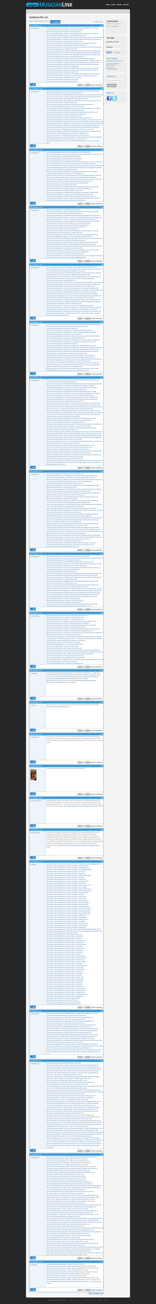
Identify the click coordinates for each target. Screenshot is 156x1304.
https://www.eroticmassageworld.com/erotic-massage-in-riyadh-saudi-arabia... (68, 875)
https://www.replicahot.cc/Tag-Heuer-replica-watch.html (62, 1187)
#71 (101, 1155)
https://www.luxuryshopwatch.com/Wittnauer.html (60, 432)
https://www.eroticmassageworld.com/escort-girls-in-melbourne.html (65, 990)
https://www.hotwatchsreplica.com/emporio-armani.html (69, 640)
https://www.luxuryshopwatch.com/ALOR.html (59, 250)
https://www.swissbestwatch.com (87, 196)
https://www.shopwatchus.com (65, 387)
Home (71, 1300)
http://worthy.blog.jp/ (78, 680)
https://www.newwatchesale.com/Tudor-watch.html (60, 324)
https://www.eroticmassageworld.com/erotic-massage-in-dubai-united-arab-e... (68, 885)
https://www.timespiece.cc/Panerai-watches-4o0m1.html (87, 1086)
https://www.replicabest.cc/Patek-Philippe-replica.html (75, 1078)
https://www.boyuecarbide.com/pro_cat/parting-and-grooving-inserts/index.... (68, 1281)
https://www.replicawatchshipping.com (66, 382)
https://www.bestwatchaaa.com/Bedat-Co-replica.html (61, 123)
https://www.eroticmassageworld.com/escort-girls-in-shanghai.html (65, 992)
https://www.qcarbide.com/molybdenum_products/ (60, 1274)
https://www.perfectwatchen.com (83, 445)
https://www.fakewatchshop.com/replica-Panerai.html (61, 165)
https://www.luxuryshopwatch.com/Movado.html (75, 183)
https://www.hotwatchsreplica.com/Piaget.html (59, 95)
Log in (31, 21)
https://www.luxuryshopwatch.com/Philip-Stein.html (87, 246)
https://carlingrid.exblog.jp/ (69, 678)
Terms (106, 1300)
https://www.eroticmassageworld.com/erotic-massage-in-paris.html (65, 871)
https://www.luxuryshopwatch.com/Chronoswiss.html (61, 567)
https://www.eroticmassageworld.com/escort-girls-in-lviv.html (63, 954)
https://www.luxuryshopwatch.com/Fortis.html (59, 62)
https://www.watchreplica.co (90, 70)
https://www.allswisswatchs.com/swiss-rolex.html (60, 428)
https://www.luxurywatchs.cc (76, 1193)
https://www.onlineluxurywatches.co (56, 477)
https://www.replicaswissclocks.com (56, 240)
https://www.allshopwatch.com (83, 447)
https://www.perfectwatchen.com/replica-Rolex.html (87, 179)
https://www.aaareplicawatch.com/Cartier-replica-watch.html (63, 209)
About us (78, 1300)
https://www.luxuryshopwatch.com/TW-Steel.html (60, 460)
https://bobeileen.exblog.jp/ (54, 680)
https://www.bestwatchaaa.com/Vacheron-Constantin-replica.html (65, 619)
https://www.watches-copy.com (55, 1117)
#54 (101, 150)
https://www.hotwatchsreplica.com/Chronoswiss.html (88, 95)
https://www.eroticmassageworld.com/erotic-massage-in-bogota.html (66, 927)
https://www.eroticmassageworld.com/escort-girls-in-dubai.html (64, 973)
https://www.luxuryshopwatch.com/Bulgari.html (59, 187)
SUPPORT (126, 4)
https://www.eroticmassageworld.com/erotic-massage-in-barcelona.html (66, 900)
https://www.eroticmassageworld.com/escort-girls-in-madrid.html (64, 950)
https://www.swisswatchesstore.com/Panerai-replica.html (62, 1228)
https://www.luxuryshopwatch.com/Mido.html (73, 227)
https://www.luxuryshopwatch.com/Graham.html (60, 225)
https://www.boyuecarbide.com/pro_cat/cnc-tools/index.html (63, 1270)
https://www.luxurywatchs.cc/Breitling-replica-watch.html (62, 1134)
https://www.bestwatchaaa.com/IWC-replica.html (87, 60)
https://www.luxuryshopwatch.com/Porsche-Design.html (69, 495)
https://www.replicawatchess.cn (91, 91)
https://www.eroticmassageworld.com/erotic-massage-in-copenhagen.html (67, 868)
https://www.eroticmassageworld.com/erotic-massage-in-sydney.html (66, 917)
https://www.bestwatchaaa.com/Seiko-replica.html (60, 154)
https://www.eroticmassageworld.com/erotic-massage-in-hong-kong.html (67, 904)
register (37, 21)
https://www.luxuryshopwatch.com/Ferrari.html (88, 100)
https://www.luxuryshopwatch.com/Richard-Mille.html (69, 506)
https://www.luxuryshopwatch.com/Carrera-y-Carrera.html (62, 564)
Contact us (86, 1300)
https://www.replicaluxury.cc (88, 267)
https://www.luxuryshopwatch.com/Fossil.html (59, 120)
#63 (101, 702)
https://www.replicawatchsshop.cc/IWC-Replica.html (69, 1052)
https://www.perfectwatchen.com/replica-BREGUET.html (70, 35)
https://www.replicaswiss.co (54, 129)
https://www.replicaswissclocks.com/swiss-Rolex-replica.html (63, 160)
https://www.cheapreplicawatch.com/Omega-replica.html (82, 1130)
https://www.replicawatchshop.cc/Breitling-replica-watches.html (72, 275)
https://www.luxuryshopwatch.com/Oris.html (86, 127)
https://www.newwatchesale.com (55, 290)
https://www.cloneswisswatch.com (56, 386)
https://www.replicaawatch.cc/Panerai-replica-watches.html (63, 1195)
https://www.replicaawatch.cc (74, 1046)
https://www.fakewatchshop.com (55, 164)
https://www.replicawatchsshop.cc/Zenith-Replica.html (68, 110)
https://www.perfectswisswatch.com (56, 53)
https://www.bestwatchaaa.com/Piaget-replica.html (67, 70)
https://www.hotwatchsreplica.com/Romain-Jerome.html (62, 451)
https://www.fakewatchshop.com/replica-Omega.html (61, 1182)
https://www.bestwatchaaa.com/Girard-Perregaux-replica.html (64, 116)
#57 (101, 322)
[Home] (42, 4)
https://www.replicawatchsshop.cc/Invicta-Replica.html (61, 504)
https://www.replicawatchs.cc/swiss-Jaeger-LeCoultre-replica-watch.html (67, 1084)
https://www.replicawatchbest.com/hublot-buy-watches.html (63, 1111)
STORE (113, 4)
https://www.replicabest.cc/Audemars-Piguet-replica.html (69, 1015)
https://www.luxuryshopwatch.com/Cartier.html (90, 282)
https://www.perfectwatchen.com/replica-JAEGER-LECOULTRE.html (72, 188)
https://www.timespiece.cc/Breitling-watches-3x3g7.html (87, 1140)
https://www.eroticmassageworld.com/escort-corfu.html (62, 1000)
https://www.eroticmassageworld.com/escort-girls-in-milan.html (64, 971)
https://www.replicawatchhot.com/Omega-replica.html (61, 1184)
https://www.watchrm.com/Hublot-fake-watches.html (61, 1082)
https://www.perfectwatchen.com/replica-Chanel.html (68, 30)
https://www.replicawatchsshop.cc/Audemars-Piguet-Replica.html (65, 254)
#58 (101, 378)
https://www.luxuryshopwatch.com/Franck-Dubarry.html (62, 79)
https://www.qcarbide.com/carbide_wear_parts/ (59, 1276)
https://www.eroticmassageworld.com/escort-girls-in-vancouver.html (65, 988)
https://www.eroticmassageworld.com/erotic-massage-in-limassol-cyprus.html (68, 910)
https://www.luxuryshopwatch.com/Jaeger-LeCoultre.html (62, 305)
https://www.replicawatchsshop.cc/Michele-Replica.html (71, 45)
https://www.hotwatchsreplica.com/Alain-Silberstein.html (68, 56)
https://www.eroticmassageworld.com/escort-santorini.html (63, 1002)
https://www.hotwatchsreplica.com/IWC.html (89, 437)
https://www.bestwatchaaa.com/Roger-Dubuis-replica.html (70, 353)
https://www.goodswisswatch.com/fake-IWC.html (60, 1017)
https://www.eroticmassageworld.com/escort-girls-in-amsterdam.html (66, 944)
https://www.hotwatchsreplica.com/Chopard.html (60, 104)
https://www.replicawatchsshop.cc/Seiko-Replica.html (61, 579)
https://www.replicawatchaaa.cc (92, 1120)
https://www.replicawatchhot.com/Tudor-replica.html (61, 1025)
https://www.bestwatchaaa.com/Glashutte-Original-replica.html (75, 76)
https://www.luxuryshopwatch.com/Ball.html (58, 332)
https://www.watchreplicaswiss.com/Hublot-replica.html (62, 328)
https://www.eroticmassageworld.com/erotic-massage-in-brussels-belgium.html (69, 870)
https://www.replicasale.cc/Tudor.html (77, 1119)
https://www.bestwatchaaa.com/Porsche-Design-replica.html (63, 357)
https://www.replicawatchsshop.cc (56, 313)
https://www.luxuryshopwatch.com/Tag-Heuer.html (68, 41)
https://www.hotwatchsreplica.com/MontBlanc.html (60, 418)
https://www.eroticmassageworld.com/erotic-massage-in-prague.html (66, 883)
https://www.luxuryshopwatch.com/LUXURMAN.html (61, 489)
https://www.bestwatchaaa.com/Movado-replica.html (61, 58)
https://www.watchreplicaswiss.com (90, 592)
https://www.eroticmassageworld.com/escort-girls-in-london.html (64, 977)
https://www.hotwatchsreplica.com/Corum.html (59, 439)
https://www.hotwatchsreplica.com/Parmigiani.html (60, 33)
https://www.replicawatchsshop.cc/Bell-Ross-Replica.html (62, 112)
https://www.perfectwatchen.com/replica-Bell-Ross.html (62, 137)
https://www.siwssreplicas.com (73, 1143)
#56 (101, 265)
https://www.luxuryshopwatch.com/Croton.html (78, 181)
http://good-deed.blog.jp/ (91, 677)
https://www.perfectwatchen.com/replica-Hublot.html (61, 39)
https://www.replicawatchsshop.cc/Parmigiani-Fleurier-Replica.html (65, 657)
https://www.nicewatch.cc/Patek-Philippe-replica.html (61, 1036)
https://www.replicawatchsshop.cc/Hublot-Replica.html (61, 273)
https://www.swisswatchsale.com (55, 181)
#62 (101, 670)
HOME (108, 4)
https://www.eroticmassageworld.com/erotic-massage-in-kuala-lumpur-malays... (69, 889)
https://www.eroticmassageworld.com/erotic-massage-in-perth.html (65, 916)
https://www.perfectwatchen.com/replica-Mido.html (60, 514)
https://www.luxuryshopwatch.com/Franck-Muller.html (82, 399)
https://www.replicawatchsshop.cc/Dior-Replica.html (80, 286)
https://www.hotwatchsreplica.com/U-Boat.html (89, 441)
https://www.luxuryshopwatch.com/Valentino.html (75, 449)
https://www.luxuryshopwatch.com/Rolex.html (59, 118)
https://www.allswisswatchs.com (89, 112)
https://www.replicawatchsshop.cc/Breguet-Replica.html (62, 301)
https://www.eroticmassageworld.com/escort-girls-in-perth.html (64, 985)
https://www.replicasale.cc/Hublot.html (57, 1193)
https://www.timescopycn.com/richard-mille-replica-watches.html (84, 1132)
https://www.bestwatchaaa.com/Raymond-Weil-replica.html (63, 412)
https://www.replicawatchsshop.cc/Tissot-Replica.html (68, 173)
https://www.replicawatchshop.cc (86, 58)
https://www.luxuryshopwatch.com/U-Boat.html (76, 135)
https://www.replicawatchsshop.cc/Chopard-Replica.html (62, 175)
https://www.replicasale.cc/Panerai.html (67, 236)
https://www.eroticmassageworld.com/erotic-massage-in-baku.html (65, 921)
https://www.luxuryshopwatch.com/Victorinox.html (60, 284)
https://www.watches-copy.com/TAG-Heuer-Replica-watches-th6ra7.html (67, 1233)
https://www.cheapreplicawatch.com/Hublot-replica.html (62, 1044)
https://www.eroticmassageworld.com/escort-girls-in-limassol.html (65, 969)
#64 (101, 734)
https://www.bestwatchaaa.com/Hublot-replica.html (77, 1122)
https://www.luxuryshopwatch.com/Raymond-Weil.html (66, 200)
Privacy (100, 1300)
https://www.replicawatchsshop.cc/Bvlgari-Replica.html (62, 1013)
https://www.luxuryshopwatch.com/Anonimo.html (88, 518)
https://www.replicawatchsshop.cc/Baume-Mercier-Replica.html (64, 401)
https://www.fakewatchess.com (94, 1128)
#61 (101, 613)
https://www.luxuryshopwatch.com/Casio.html (90, 659)
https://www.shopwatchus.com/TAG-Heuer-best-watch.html (70, 587)
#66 (101, 798)
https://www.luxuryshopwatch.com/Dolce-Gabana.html (61, 97)
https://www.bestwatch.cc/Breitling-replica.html (59, 1034)
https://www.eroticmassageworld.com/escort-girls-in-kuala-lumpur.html (66, 965)
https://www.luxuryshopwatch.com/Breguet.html (87, 51)
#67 (101, 830)
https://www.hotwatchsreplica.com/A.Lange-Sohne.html (62, 648)
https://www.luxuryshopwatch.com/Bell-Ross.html (60, 131)
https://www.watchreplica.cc (73, 634)
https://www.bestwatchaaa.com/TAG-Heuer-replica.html (62, 589)
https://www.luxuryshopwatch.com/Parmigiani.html (60, 280)
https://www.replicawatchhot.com (55, 288)
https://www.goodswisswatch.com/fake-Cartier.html (60, 28)
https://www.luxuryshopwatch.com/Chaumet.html (60, 127)
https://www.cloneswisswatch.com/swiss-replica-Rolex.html (70, 139)
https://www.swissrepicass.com (84, 545)
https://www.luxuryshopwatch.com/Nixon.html (59, 43)
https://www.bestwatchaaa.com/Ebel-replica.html (60, 238)
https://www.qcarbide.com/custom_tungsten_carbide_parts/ (63, 1279)
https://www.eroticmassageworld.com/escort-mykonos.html (63, 998)
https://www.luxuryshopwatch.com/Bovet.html (67, 347)
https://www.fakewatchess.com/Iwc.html (57, 1086)
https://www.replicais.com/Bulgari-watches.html (62, 1230)
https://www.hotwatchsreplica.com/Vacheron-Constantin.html (63, 31)
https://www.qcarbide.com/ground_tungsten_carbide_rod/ (62, 1268)
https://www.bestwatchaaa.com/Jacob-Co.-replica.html (77, 129)
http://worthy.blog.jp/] (90, 680)
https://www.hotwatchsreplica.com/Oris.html (85, 581)
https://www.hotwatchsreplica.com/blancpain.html (60, 121)
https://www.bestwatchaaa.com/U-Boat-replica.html (87, 47)
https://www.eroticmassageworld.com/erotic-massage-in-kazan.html (65, 898)
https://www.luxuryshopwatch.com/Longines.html (60, 100)
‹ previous (96, 1293)
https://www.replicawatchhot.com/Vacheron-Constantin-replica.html (65, 556)
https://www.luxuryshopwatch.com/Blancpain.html (60, 81)
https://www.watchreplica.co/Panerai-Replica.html (60, 1205)
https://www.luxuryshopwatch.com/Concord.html (89, 154)
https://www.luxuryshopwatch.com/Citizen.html (59, 625)
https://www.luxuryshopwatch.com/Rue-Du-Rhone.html (62, 499)
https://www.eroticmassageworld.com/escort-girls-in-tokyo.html (64, 963)
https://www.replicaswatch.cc (54, 1074)
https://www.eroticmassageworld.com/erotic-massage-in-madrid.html (66, 879)
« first (90, 1293)
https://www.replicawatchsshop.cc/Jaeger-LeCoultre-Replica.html (65, 106)
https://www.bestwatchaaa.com (87, 177)
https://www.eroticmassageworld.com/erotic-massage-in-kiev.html (65, 877)
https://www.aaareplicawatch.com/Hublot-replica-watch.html (80, 1030)
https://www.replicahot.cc (71, 1117)
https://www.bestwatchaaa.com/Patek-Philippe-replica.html (63, 1109)
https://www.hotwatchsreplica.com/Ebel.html (59, 114)
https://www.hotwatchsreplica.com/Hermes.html (85, 62)
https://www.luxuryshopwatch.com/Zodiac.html (79, 194)
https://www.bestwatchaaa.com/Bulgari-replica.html (61, 37)
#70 (101, 1061)
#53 (101, 89)
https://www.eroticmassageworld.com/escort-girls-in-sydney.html (64, 981)
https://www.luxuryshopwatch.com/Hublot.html (87, 125)
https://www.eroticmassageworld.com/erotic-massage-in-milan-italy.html (66, 866)
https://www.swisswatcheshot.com (90, 410)
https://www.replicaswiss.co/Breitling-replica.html (83, 1210)
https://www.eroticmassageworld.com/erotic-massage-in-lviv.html (64, 894)
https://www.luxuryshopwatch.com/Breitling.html (60, 292)
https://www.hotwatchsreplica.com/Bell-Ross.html (67, 303)
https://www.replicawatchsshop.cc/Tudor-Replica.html (68, 1042)
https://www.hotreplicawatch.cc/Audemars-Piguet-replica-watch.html (65, 1186)
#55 (101, 207)
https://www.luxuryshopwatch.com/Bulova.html (59, 246)
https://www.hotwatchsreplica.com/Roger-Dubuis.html (71, 389)
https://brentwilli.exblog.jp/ (53, 682)
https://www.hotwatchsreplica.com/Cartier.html (87, 299)
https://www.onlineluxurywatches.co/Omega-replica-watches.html (65, 1019)
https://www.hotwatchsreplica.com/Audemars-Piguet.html (62, 74)
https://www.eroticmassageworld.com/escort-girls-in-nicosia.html (64, 967)
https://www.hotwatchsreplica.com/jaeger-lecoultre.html (62, 72)
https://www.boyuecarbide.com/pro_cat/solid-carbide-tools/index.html (66, 1277)
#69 (101, 1011)
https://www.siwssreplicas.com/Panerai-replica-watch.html (63, 1247)
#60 (101, 554)
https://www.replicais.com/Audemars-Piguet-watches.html (62, 1214)
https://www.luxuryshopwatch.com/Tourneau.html (65, 167)
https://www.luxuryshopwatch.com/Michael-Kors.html (61, 248)
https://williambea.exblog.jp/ (87, 675)
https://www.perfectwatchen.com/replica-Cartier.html (69, 1073)
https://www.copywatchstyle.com (82, 1048)
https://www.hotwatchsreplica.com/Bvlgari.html (59, 543)
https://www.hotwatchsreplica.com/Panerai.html (80, 355)
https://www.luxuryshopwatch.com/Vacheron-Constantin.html (63, 359)
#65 (101, 766)
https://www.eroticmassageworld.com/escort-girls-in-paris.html (64, 946)
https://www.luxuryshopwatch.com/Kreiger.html (59, 330)
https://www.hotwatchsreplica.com (84, 104)
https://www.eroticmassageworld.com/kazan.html (88, 931)
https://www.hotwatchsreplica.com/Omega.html (59, 162)
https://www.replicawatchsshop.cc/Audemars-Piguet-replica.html (64, 1069)
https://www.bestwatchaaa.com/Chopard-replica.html (61, 185)
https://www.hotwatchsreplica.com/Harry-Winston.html (61, 102)
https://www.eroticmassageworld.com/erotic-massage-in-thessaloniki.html (67, 902)
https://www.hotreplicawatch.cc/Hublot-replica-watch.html (62, 1040)
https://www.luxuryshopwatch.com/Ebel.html (59, 629)
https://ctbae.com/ (80, 768)
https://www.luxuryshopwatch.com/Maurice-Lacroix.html (69, 271)
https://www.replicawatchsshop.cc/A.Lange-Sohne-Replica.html (64, 93)
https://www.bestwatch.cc (86, 393)
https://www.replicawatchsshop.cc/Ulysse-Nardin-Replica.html (71, 252)
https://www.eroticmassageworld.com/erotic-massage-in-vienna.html (66, 896)
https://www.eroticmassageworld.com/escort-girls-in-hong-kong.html (65, 962)
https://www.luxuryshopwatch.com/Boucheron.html (68, 366)
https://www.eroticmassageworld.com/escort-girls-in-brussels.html (65, 960)
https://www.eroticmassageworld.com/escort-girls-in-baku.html (64, 983)
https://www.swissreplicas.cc (54, 135)
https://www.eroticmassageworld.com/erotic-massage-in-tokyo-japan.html (67, 906)
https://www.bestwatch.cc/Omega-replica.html (82, 1168)
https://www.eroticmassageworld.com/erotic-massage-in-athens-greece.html (68, 914)
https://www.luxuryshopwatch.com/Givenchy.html (60, 231)
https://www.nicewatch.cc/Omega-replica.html (59, 1050)
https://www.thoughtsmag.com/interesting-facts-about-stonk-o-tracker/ (83, 806)
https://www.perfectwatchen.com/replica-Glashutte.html (62, 433)
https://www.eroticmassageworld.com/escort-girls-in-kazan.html (64, 952)
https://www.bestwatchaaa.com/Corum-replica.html (60, 441)
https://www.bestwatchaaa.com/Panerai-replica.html (68, 456)
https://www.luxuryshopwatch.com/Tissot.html (59, 179)
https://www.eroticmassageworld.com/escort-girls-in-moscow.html (65, 948)
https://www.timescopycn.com (54, 1132)
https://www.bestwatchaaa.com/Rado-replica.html (60, 447)
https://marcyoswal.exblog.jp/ (68, 677)
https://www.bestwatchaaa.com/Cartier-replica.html (87, 120)
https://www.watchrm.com (53, 363)
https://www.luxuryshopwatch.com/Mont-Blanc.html (60, 64)
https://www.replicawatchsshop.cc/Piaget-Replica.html (61, 49)
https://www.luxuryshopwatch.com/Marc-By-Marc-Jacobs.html (64, 77)
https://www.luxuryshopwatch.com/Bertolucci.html (60, 171)
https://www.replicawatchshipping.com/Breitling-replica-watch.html (65, 1094)
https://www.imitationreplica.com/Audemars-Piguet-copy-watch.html (65, 1203)
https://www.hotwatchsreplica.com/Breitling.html (60, 1027)
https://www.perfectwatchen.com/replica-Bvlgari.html (61, 221)
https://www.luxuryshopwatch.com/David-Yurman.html (69, 338)
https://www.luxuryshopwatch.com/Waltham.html (60, 384)
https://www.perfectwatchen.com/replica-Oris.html (67, 217)
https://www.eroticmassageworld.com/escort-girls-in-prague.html (64, 942)
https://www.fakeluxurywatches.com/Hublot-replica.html (62, 1120)
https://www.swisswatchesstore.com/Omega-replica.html (62, 1124)
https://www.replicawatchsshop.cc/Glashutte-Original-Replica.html (83, 435)
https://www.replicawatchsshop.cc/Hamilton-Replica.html (70, 606)
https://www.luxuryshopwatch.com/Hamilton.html (60, 215)
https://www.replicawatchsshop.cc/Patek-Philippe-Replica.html (64, 190)
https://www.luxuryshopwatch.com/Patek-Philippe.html (61, 196)
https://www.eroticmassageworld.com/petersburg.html (61, 933)
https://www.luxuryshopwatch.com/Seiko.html (90, 123)
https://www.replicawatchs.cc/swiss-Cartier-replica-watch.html (64, 1241)
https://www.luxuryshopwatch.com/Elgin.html (66, 66)
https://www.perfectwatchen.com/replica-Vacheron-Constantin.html (80, 363)
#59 (101, 471)
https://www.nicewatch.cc (76, 1232)
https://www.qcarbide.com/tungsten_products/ (59, 1264)
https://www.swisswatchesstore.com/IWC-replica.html (61, 1166)
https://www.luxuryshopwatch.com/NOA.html (87, 284)
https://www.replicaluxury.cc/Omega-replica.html (80, 1220)
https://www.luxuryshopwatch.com (61, 405)
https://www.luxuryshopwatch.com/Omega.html (59, 60)
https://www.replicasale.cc (53, 183)
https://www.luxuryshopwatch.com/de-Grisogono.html (61, 198)
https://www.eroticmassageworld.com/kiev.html (87, 929)
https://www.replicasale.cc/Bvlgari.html (57, 1168)
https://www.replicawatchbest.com (56, 194)
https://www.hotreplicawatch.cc (84, 1136)
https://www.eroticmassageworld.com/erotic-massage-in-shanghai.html (66, 925)
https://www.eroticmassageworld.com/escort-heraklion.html (63, 1004)
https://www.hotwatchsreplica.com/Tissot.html (67, 416)
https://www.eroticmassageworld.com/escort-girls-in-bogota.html (64, 996)
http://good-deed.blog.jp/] (54, 678)
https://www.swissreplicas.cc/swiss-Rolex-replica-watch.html (83, 313)
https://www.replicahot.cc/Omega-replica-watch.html (88, 1092)
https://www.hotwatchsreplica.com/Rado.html (87, 535)
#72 (101, 1262)
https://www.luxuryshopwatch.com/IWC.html (85, 192)
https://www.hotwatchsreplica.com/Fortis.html (87, 141)
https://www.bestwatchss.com (70, 430)
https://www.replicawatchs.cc (54, 1067)
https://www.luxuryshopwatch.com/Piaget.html (59, 192)
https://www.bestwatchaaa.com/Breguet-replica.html (88, 652)
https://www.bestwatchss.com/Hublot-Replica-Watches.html (63, 156)
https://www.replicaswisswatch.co (82, 118)
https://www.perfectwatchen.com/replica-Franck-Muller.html (63, 276)
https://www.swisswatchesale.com (63, 294)
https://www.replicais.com (53, 227)
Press (93, 1300)
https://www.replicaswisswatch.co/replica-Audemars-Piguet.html (64, 1176)
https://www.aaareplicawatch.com (82, 391)
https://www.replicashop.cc (84, 1182)
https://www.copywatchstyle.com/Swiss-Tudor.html (60, 623)
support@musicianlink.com (114, 61)
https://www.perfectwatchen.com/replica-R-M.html (73, 98)
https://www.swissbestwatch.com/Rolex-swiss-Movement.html (64, 91)
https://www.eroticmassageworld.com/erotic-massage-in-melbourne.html (67, 919)
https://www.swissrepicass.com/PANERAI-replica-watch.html (63, 1063)
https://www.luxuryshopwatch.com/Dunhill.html (59, 585)
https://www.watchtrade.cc (84, 1032)
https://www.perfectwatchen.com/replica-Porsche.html (61, 255)
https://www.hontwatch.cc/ (89, 1157)
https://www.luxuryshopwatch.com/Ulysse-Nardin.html (80, 164)
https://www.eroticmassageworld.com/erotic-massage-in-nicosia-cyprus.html (68, 908)
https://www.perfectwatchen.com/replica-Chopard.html (61, 661)
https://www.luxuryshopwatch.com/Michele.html (59, 125)
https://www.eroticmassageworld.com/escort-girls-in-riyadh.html (64, 937)
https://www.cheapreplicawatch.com (56, 397)
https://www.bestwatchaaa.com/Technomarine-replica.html (83, 53)
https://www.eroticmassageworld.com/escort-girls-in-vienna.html (64, 986)
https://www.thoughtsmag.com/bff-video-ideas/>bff (86, 736)
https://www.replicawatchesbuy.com (56, 315)
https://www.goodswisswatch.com (82, 330)
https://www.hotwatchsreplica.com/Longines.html (60, 141)
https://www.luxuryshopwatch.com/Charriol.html (60, 51)
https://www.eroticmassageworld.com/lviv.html (59, 929)
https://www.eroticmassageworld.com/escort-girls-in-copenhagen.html (66, 994)
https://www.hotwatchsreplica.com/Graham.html (60, 445)
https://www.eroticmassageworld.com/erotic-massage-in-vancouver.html (67, 923)
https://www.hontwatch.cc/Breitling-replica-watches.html (62, 1172)
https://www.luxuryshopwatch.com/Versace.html (60, 537)
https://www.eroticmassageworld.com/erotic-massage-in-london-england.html (68, 891)
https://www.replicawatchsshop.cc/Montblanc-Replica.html (63, 407)
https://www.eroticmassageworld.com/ (90, 864)
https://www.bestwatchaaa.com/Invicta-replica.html (60, 1021)
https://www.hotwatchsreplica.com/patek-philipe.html (82, 596)
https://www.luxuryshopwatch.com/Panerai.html (89, 37)
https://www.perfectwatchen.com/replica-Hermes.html (75, 426)
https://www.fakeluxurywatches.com (56, 355)
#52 (101, 25)
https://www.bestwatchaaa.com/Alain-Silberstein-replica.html (63, 560)
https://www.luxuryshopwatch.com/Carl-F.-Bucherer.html (62, 219)
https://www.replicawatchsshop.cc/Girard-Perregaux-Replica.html (75, 278)
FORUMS (119, 4)
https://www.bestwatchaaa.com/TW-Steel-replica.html (61, 487)
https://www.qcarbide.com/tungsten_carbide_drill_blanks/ (62, 1272)
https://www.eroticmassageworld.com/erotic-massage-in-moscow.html (66, 887)
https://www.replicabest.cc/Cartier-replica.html (59, 1115)
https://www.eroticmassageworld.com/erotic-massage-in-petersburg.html (67, 893)
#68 (101, 862)
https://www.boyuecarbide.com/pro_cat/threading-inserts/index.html (65, 1266)
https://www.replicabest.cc (79, 114)
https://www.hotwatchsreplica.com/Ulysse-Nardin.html (61, 343)
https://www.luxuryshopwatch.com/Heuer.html (65, 177)
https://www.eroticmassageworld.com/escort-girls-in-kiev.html (63, 939)
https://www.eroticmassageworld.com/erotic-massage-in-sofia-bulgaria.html (68, 912)
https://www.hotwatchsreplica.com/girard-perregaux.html (62, 108)
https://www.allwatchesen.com (89, 1029)
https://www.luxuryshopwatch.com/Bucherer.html (60, 68)
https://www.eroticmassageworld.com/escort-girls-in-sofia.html (64, 975)
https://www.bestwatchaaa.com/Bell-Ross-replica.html (61, 479)
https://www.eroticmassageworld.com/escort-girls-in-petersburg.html (65, 940)
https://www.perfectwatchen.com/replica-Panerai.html (61, 158)
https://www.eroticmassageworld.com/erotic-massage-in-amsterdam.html (67, 881)
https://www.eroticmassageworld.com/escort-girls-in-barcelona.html (65, 956)
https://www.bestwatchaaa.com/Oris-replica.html (60, 531)
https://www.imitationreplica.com (55, 1090)
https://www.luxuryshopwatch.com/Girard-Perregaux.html (62, 229)
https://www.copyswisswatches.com (75, 422)
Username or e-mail (112, 42)
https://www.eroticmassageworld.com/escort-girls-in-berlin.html (64, 935)
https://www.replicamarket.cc (54, 1030)
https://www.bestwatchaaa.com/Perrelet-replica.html (61, 234)
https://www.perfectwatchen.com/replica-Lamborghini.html (82, 288)
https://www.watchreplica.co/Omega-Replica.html (89, 121)
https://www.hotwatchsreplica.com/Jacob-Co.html (60, 403)
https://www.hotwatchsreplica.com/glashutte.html (88, 384)
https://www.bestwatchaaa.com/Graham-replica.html (61, 54)
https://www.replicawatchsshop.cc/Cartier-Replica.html (62, 269)
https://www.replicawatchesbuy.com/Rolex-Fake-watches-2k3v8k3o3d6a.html (68, 152)
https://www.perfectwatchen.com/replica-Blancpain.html (70, 627)
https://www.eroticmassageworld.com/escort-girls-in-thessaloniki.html (66, 958)
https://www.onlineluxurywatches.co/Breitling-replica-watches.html (65, 1145)
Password (109, 47)
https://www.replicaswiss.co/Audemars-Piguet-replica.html (63, 443)
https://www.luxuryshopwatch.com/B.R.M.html (59, 47)
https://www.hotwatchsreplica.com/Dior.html (89, 296)
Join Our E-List (111, 76)
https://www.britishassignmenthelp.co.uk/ (58, 706)
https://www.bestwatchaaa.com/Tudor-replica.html (87, 162)
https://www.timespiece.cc (53, 1029)
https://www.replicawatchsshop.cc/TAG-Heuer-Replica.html (70, 133)
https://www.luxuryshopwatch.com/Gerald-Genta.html (61, 571)
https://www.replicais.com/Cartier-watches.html (88, 1205)
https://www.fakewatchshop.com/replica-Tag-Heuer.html (71, 1088)
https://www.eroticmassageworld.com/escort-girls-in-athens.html (64, 979)
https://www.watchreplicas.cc (85, 1096)
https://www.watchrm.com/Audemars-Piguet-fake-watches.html (64, 1080)
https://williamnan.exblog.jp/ (59, 675)
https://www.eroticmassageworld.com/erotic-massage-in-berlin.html (65, 873)
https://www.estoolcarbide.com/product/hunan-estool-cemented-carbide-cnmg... (69, 673)
